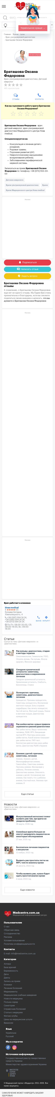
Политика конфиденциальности (19, 944)
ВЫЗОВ (38, 619)
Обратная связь (11, 930)
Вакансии (8, 1023)
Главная (7, 34)
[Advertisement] (27, 229)
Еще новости (27, 890)
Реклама (8, 937)
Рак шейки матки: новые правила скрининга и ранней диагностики (33, 725)
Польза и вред (11, 1002)
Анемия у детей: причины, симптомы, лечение (29, 755)
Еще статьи (27, 794)
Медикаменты (10, 992)
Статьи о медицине (13, 1013)
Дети (6, 974)
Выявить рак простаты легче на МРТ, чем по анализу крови (32, 861)
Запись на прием (12, 981)
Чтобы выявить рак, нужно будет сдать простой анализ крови (33, 875)
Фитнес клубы (11, 1016)
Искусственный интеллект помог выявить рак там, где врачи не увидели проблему (33, 819)
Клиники (8, 985)
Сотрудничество (12, 934)
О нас (6, 927)
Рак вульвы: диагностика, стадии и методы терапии (33, 652)
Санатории (9, 1006)
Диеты (7, 978)
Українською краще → (33, 28)
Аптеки (7, 964)
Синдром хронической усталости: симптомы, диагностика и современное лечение (30, 673)
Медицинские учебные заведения (20, 995)
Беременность (11, 971)
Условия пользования (14, 941)
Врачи (45, 185)
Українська (11, 1033)
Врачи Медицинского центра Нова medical (25, 190)
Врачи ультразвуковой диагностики (22, 185)
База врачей (10, 967)
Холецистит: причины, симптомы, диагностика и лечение (29, 695)
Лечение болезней (13, 988)
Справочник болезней (15, 1009)
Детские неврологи (14, 180)
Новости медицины (13, 999)
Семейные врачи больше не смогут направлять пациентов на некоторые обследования (33, 834)
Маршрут (46, 619)
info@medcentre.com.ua (23, 954)
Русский (10, 1036)
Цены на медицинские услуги (18, 1019)
